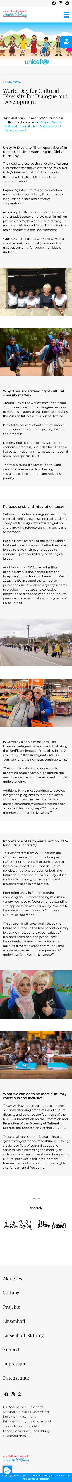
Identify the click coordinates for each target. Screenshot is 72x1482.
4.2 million (50, 567)
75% (18, 403)
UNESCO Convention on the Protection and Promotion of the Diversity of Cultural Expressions (35, 1123)
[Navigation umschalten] (66, 14)
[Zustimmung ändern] (7, 1470)
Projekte (11, 1307)
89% (60, 168)
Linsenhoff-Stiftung (23, 1335)
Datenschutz (16, 1378)
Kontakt (11, 1349)
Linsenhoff (14, 1321)
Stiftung (11, 1293)
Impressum (15, 1364)
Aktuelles (28, 122)
